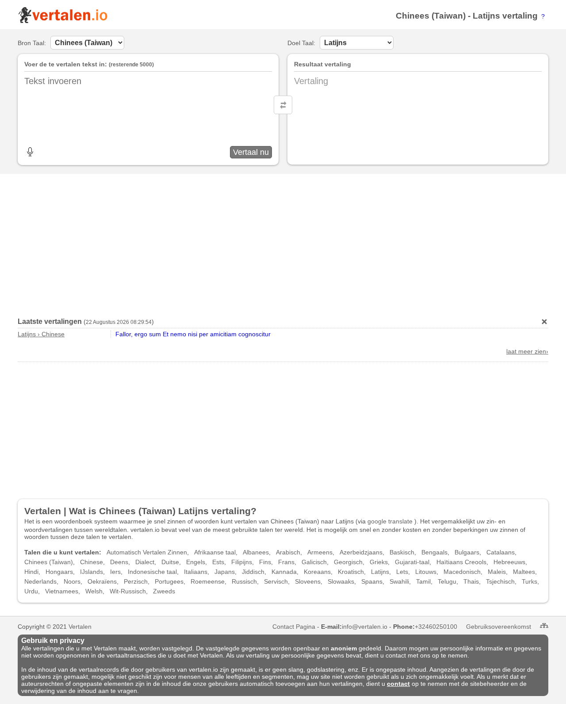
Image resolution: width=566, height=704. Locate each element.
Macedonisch (462, 571)
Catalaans (500, 552)
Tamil (423, 581)
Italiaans (195, 571)
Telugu (447, 581)
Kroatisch (351, 571)
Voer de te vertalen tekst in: (65, 64)
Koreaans (317, 571)
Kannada (284, 571)
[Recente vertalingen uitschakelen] (544, 322)
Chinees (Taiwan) (431, 15)
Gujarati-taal (412, 562)
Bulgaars (467, 552)
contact (398, 683)
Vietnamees (61, 591)
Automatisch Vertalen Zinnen (147, 552)
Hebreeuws (509, 562)
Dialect (144, 562)
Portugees (169, 581)
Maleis (497, 571)
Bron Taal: (32, 42)
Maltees (524, 571)
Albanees (256, 552)
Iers (115, 571)
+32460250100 (436, 626)
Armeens (320, 552)
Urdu (31, 591)
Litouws (425, 571)
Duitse (170, 562)
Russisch (244, 581)
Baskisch (402, 552)
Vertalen (80, 626)
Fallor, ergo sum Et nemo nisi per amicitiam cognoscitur (193, 334)
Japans (224, 571)
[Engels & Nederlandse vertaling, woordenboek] (62, 21)
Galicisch (314, 562)
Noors (72, 581)
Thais (471, 581)
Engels (195, 562)
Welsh (94, 591)
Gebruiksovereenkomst (498, 626)
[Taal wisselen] (283, 105)
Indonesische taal (152, 571)
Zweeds (164, 591)
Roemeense (208, 581)
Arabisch (288, 552)
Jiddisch (253, 571)
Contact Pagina (293, 626)
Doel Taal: (301, 42)
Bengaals (434, 552)
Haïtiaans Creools (461, 562)
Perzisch (136, 581)
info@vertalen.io (364, 626)
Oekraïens (102, 581)
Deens (119, 562)
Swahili (399, 581)
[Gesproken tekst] (30, 152)
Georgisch (348, 562)
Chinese (91, 562)
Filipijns (241, 562)
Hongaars (59, 571)
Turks (529, 581)
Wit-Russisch (128, 591)
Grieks (379, 562)
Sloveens (308, 581)
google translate (390, 521)
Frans (286, 562)
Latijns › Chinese (41, 334)
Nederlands (40, 581)
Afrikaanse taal (215, 552)
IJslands (91, 571)
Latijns (486, 15)
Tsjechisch (500, 581)
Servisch (276, 581)
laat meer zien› (527, 351)
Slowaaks (341, 581)
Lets (402, 571)
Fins (265, 562)
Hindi (31, 571)
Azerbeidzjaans (361, 552)
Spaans (371, 581)
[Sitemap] (544, 625)
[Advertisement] (283, 242)
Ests (218, 562)
